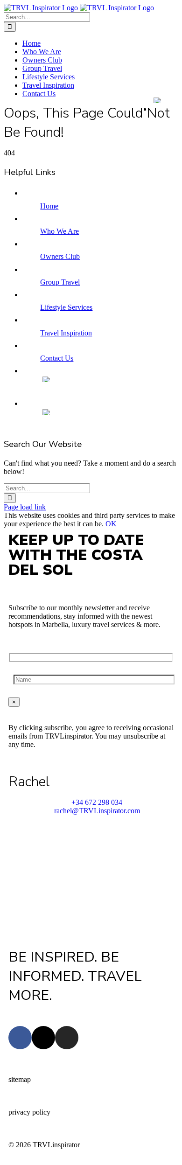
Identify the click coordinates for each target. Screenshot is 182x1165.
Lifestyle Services (66, 307)
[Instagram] (66, 1037)
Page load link (25, 507)
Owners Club (60, 256)
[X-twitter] (43, 1037)
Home (49, 206)
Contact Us (56, 358)
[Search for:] (47, 17)
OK (111, 524)
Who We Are (59, 231)
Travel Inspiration (66, 333)
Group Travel (60, 282)
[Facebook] (20, 1037)
